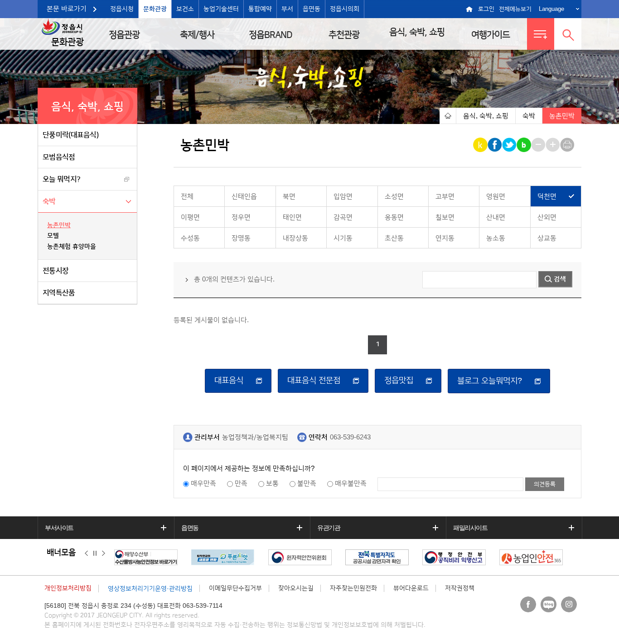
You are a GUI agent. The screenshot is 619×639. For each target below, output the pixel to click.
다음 (103, 553)
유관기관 (328, 527)
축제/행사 (197, 35)
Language (551, 8)
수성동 (190, 238)
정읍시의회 (344, 9)
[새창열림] (148, 557)
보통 (272, 483)
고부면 (445, 196)
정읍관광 (124, 35)
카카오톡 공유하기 (481, 145)
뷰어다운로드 (411, 588)
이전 (86, 553)
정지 (95, 553)
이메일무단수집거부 (235, 588)
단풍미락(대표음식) (70, 135)
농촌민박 (59, 225)
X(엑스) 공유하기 (510, 145)
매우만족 (203, 483)
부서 (287, 9)
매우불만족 (351, 483)
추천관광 (344, 35)
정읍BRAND (270, 35)
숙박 (49, 201)
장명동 (241, 238)
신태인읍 (244, 196)
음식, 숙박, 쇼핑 (417, 32)
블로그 (548, 604)
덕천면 (546, 196)
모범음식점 (59, 157)
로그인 (486, 9)
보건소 (185, 9)
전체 (187, 196)
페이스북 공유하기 (495, 145)
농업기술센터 (221, 9)
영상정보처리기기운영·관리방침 (150, 588)
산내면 (495, 217)
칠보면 (445, 217)
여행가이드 (490, 35)
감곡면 (343, 217)
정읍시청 (122, 9)
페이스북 (528, 604)
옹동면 (394, 217)
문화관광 (155, 9)
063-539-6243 (350, 437)
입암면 (343, 196)
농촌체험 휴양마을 (71, 246)
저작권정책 (459, 588)
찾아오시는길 (296, 588)
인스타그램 (569, 604)
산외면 (546, 217)
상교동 (546, 238)
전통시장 (55, 271)
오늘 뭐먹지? (61, 179)
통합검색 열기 (567, 34)
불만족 (306, 483)
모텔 (53, 235)
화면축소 (539, 145)
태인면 (292, 217)
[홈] (448, 116)
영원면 (495, 196)
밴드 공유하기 (524, 145)
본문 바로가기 (67, 9)
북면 (289, 196)
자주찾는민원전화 (353, 588)
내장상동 (295, 238)
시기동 (343, 238)
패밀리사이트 (470, 527)
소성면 (394, 196)
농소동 (495, 238)
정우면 (241, 217)
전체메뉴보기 (515, 9)
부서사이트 (59, 527)
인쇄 (568, 145)
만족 (241, 483)
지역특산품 (59, 293)
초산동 (394, 238)
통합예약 (260, 9)
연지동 (445, 238)
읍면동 (311, 9)
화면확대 (553, 145)
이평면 (190, 217)
